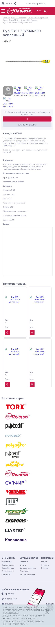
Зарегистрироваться (27, 125)
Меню (38, 10)
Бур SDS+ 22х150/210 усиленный (31, 373)
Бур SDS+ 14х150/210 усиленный (6, 321)
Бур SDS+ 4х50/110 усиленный (6, 373)
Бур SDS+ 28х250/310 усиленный (31, 321)
